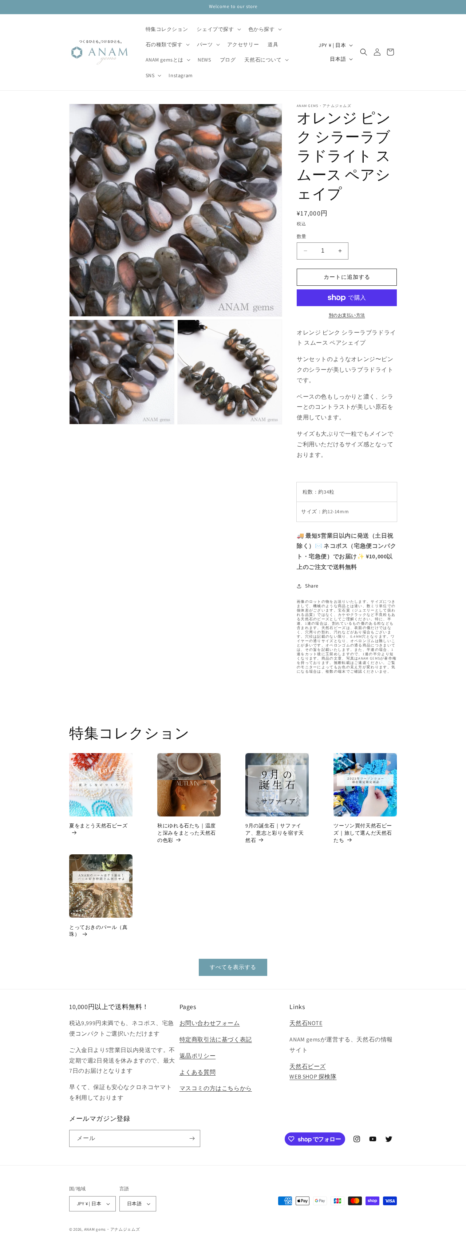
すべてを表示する (233, 967)
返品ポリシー (197, 1056)
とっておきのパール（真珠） (98, 931)
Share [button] (312, 585)
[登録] (192, 1138)
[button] (218, 29)
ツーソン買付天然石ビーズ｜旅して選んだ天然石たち (362, 832)
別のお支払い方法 (347, 315)
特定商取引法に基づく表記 (215, 1039)
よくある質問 (197, 1072)
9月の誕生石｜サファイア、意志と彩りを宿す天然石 (274, 832)
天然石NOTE (305, 1023)
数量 (302, 236)
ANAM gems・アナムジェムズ (112, 1229)
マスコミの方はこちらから (215, 1088)
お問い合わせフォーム (209, 1023)
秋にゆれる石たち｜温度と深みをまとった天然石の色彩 (186, 832)
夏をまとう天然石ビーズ (98, 825)
